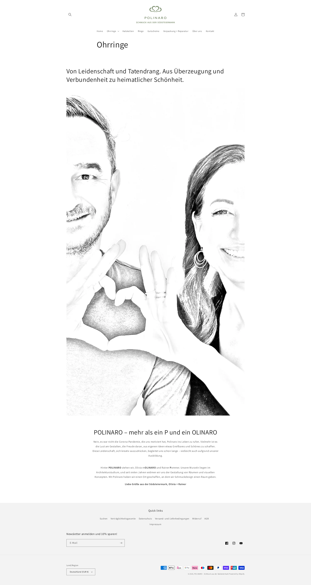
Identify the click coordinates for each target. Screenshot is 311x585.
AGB (206, 518)
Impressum (155, 524)
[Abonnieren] (121, 543)
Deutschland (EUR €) (79, 571)
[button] (70, 14)
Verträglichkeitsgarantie (123, 518)
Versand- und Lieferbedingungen (172, 518)
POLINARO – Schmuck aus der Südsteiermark (211, 574)
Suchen (104, 518)
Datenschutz (145, 518)
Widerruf (196, 518)
